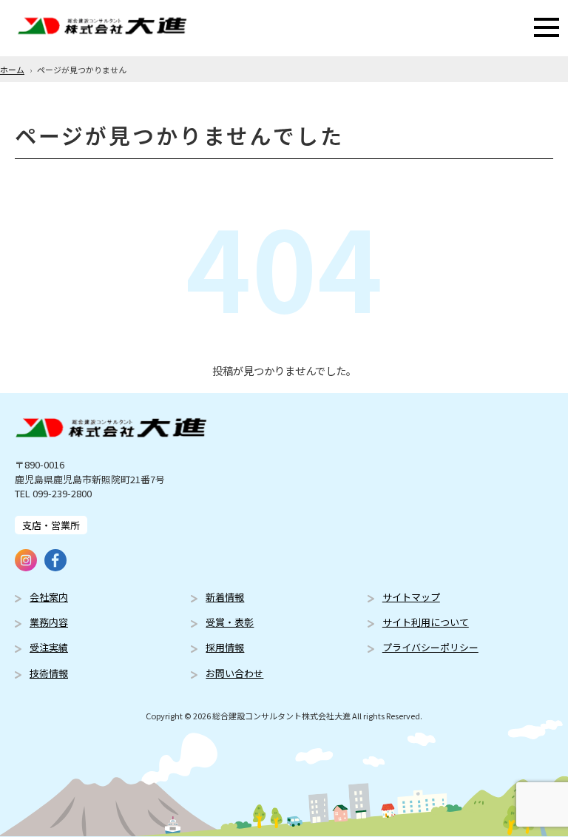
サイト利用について (425, 622)
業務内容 (49, 622)
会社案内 (49, 597)
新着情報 (225, 597)
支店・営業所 (51, 525)
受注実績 (49, 647)
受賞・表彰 (230, 622)
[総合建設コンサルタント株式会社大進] (102, 27)
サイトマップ (411, 597)
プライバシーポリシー (430, 647)
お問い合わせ (234, 673)
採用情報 (225, 647)
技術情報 (49, 673)
